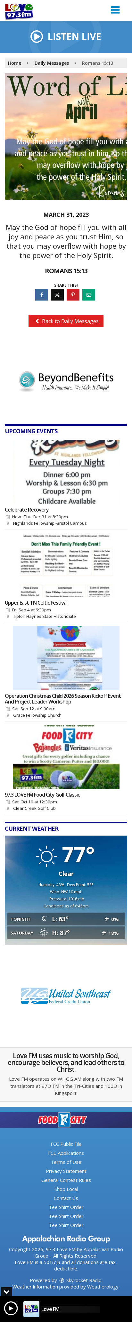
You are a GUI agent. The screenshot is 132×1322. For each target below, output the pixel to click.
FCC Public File (66, 1144)
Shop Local (66, 1189)
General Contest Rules (66, 1180)
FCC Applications (66, 1153)
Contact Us (66, 1198)
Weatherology (103, 1286)
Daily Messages (52, 63)
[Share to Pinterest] (74, 295)
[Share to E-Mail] (89, 295)
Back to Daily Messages (70, 321)
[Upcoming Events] (66, 472)
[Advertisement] (66, 377)
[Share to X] (58, 295)
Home (14, 63)
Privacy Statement (66, 1171)
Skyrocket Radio (83, 1280)
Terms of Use (66, 1162)
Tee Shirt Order (66, 1207)
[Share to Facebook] (42, 295)
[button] (115, 7)
